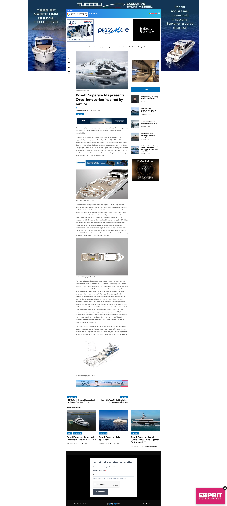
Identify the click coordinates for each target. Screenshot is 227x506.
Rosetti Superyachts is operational (109, 438)
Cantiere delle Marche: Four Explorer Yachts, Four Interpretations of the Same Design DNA (149, 148)
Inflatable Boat (92, 47)
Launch (69, 433)
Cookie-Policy (84, 504)
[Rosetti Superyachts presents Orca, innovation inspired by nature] (69, 63)
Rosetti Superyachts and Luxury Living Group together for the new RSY (145, 440)
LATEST (145, 89)
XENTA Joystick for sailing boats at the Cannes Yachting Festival (81, 401)
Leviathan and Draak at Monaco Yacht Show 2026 (149, 122)
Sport (131, 47)
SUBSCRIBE (100, 492)
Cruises (146, 47)
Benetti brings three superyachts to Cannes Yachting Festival (148, 135)
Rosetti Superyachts (82, 110)
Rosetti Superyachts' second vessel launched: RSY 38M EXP (81, 438)
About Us (76, 504)
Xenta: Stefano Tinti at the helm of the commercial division (114, 401)
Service (125, 47)
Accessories (117, 47)
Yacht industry (80, 114)
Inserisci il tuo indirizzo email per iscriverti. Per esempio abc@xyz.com (109, 478)
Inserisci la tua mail (99, 470)
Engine (110, 47)
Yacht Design (138, 47)
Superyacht (102, 47)
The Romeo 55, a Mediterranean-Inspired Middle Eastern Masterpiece (150, 110)
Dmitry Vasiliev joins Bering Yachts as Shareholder (149, 97)
